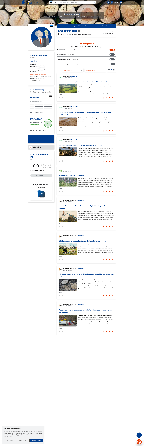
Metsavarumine (66, 49)
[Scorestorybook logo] (30, 2)
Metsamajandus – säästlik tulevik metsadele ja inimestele (82, 145)
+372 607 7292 (36, 82)
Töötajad (80, 26)
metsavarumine (34, 140)
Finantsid (87, 26)
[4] (114, 70)
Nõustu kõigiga (36, 440)
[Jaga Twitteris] (107, 98)
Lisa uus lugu (133, 435)
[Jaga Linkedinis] (109, 98)
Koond (113, 26)
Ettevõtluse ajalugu (70, 26)
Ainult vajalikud (23, 440)
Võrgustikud (105, 26)
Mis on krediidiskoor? (37, 130)
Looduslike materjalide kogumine (71, 64)
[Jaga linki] (112, 98)
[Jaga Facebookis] (104, 98)
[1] (109, 70)
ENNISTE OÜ (70, 76)
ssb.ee (60, 94)
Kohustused (96, 26)
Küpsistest (10, 440)
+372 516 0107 (36, 80)
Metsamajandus (66, 54)
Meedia (60, 26)
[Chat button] (108, 2)
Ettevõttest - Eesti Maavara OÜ (71, 175)
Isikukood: (33, 66)
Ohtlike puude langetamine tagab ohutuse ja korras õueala (82, 241)
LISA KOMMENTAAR (41, 175)
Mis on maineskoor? (36, 112)
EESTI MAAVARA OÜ (73, 170)
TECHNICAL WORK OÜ (73, 200)
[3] (111, 70)
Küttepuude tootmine (68, 59)
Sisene (116, 2)
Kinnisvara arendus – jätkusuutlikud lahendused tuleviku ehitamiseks (86, 82)
